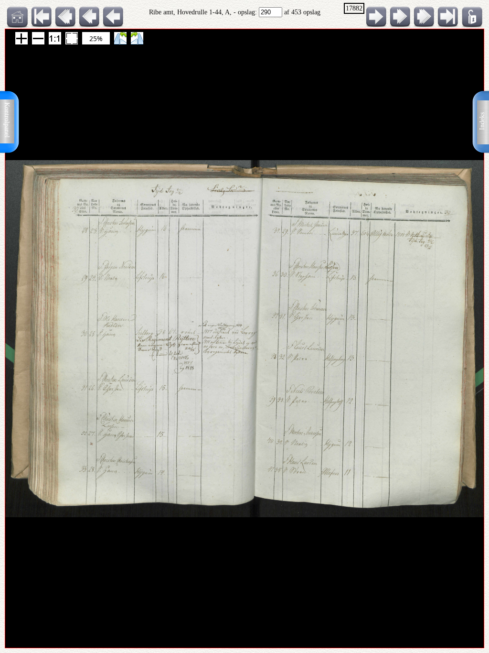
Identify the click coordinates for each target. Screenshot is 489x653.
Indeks (482, 121)
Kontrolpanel (7, 120)
